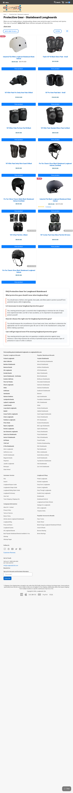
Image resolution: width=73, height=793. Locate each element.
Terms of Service (8, 513)
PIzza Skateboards (42, 434)
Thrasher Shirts (41, 511)
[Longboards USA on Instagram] (5, 549)
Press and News (8, 525)
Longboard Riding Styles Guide (12, 490)
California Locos (8, 452)
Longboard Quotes (8, 527)
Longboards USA (41, 591)
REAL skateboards (42, 452)
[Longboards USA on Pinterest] (9, 549)
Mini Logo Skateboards (43, 425)
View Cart (6, 496)
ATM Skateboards (42, 370)
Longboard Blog (8, 522)
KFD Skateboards (42, 420)
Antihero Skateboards (43, 367)
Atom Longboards (8, 449)
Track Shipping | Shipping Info (12, 499)
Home (5, 14)
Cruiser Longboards (42, 487)
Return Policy (7, 516)
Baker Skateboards (42, 373)
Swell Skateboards (42, 458)
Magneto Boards (8, 458)
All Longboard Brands (9, 530)
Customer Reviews (9, 552)
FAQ (5, 478)
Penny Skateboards (42, 431)
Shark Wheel (7, 469)
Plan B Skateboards (42, 437)
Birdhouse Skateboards (43, 379)
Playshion (6, 460)
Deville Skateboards (9, 455)
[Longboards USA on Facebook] (20, 549)
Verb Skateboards (42, 463)
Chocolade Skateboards (43, 382)
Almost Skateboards (42, 364)
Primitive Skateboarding (43, 443)
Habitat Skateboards (42, 411)
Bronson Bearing (41, 530)
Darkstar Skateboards (43, 387)
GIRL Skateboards (42, 402)
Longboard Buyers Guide (10, 484)
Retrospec (6, 466)
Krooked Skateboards (43, 423)
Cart (67, 2)
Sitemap (6, 536)
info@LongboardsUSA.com (11, 565)
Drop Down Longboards (43, 484)
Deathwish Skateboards (43, 390)
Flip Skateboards (41, 449)
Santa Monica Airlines (43, 455)
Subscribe (7, 578)
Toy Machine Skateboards (44, 460)
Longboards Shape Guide (10, 487)
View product (18, 69)
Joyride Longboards (9, 463)
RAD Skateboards (42, 446)
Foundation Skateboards (43, 399)
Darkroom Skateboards (43, 384)
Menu (7, 2)
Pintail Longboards (42, 478)
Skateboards (40, 496)
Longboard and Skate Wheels (45, 502)
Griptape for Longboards (43, 505)
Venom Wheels (41, 527)
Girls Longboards (41, 508)
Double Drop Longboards (43, 493)
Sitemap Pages (8, 539)
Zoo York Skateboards (43, 466)
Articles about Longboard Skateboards (14, 519)
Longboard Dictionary (9, 493)
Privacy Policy (7, 510)
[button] (67, 31)
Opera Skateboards (42, 428)
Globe (38, 405)
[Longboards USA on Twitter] (16, 549)
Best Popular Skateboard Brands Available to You (17, 533)
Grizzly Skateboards (42, 408)
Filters (57, 31)
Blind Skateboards (42, 376)
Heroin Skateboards (42, 417)
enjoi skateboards (42, 396)
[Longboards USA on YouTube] (12, 549)
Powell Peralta (41, 440)
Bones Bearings (41, 533)
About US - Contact (9, 507)
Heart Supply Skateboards (44, 414)
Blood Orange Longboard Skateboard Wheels (49, 525)
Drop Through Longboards (44, 490)
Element (39, 393)
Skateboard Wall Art (42, 499)
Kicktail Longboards (42, 481)
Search (5, 481)
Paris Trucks (40, 519)
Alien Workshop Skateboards (45, 361)
